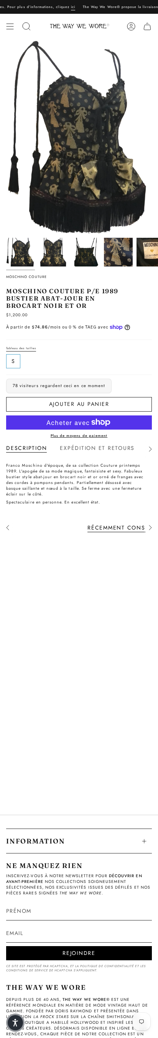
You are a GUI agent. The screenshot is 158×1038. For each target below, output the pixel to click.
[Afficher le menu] (10, 26)
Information (35, 841)
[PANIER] (147, 26)
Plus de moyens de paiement (79, 435)
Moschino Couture (26, 276)
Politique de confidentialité (107, 966)
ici (66, 6)
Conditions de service (27, 970)
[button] (15, 1022)
